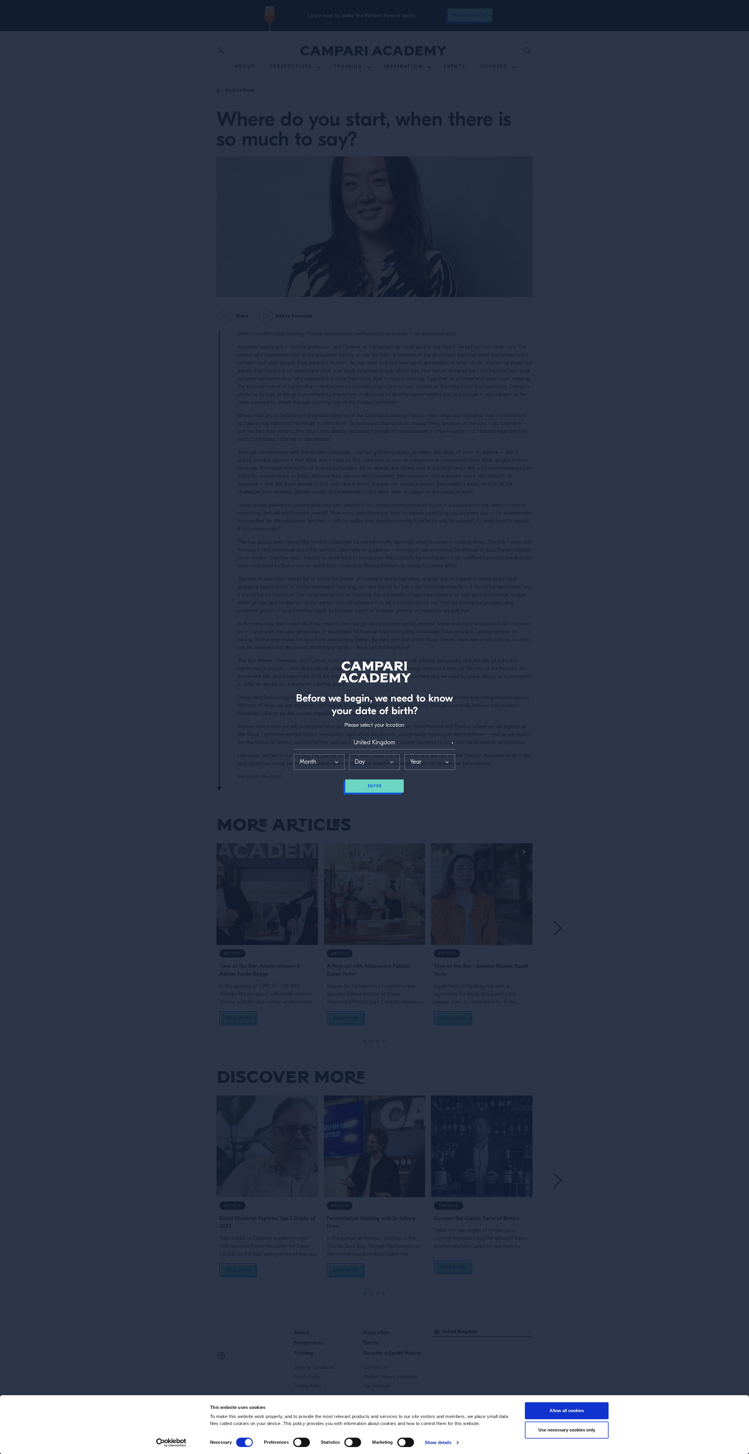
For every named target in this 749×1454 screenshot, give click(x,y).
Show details (438, 1442)
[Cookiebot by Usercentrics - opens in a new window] (171, 1442)
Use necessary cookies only (566, 1429)
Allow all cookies (566, 1410)
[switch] (301, 1442)
